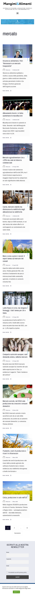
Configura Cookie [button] (7, 592)
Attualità (28, 47)
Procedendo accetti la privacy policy (17, 572)
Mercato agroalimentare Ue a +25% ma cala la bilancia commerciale (13, 160)
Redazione (8, 70)
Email (7, 566)
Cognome (8, 559)
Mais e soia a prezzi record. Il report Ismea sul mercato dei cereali (14, 258)
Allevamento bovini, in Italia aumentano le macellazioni (13, 114)
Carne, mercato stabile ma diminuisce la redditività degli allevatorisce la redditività (14, 209)
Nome (7, 552)
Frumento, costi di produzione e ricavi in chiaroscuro (14, 452)
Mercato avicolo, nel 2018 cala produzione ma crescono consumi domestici (15, 403)
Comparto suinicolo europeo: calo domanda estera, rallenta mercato (15, 355)
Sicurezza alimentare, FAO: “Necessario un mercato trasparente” (13, 63)
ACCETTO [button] (16, 592)
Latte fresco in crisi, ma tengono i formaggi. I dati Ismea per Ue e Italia (15, 310)
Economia (28, 193)
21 (27, 528)
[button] (17, 13)
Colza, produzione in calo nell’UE (15, 497)
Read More (6, 90)
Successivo (17, 533)
